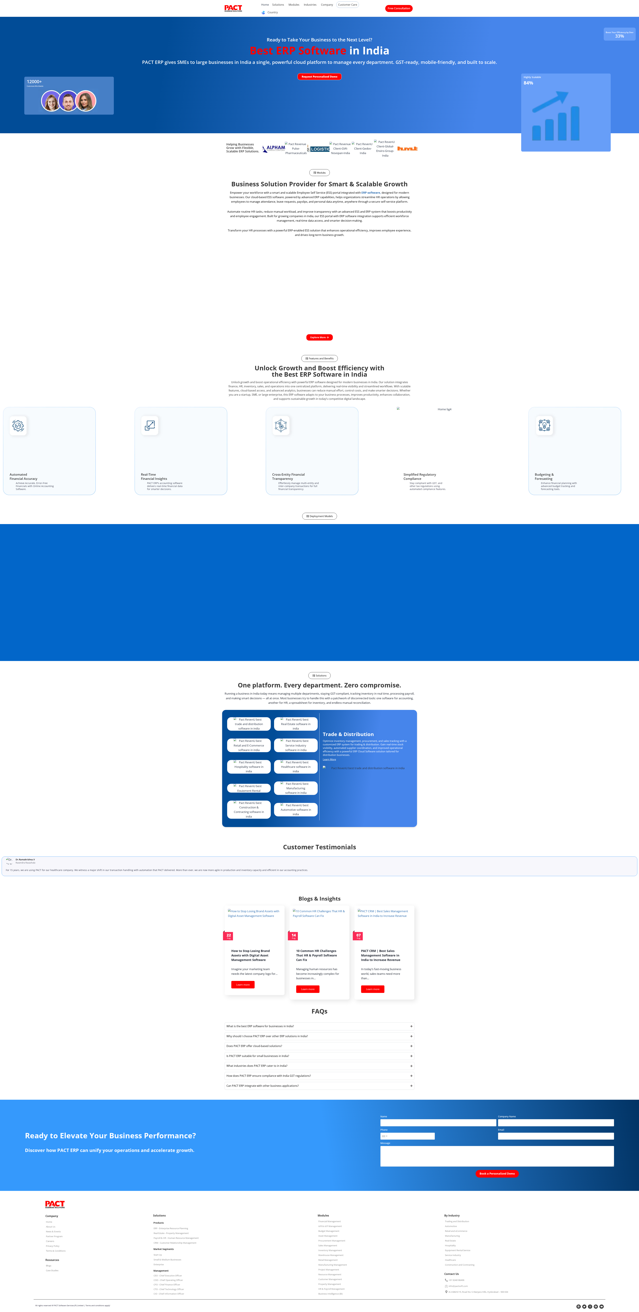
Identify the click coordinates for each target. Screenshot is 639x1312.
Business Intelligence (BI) (330, 1293)
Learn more (243, 984)
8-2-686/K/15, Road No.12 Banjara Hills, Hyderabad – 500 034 (478, 1291)
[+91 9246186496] (446, 1280)
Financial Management (329, 1221)
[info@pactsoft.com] (446, 1286)
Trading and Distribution (457, 1221)
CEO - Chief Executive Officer (168, 1275)
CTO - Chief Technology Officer (169, 1289)
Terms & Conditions (56, 1250)
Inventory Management (330, 1250)
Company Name (507, 1116)
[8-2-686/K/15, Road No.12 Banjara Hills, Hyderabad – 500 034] (446, 1292)
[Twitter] (584, 1307)
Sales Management (327, 1245)
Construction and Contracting (459, 1264)
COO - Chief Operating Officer (168, 1280)
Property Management (329, 1284)
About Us (50, 1226)
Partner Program (54, 1236)
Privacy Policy (52, 1245)
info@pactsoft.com (458, 1286)
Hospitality (450, 1245)
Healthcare (450, 1259)
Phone (384, 1129)
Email (501, 1129)
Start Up (158, 1254)
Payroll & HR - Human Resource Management (176, 1237)
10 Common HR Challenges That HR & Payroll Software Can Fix (316, 955)
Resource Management (329, 1274)
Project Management (328, 1269)
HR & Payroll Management (331, 1288)
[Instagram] (590, 1307)
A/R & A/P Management (330, 1226)
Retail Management (328, 1259)
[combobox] (384, 1136)
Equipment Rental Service (457, 1250)
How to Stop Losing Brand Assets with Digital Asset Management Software (250, 955)
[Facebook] (596, 1307)
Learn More (329, 759)
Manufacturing (452, 1235)
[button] (319, 172)
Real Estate (450, 1240)
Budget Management (328, 1230)
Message (385, 1143)
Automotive (451, 1226)
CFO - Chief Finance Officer (167, 1284)
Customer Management (330, 1279)
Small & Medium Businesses (167, 1259)
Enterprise (159, 1264)
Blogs (48, 1265)
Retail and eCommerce (456, 1230)
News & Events (53, 1231)
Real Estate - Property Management (171, 1233)
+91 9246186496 (456, 1280)
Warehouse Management (330, 1255)
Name (383, 1116)
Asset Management (327, 1235)
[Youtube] (601, 1307)
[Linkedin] (578, 1307)
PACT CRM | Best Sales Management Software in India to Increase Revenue (380, 955)
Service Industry (453, 1255)
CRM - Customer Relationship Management (175, 1242)
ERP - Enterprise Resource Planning (171, 1228)
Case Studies (52, 1270)
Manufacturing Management (332, 1264)
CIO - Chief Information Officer (169, 1293)
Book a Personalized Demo (497, 1173)
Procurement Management (331, 1240)
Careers (50, 1241)
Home (49, 1221)
